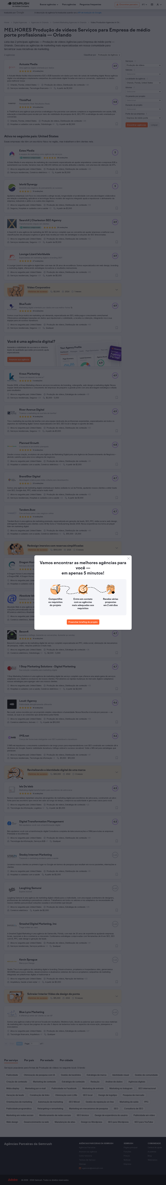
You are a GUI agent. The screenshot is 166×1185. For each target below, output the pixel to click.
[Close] (128, 558)
